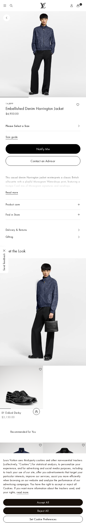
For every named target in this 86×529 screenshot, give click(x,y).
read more (23, 492)
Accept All (43, 502)
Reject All (43, 511)
